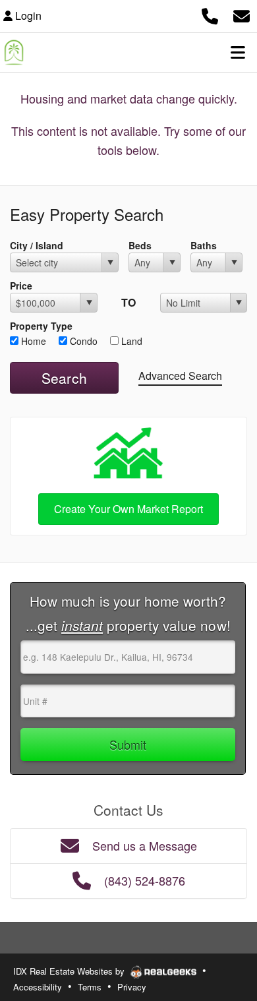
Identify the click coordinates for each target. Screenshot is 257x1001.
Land (130, 341)
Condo (82, 341)
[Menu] (238, 52)
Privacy (131, 987)
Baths (203, 245)
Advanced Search (180, 375)
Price (21, 285)
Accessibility (37, 987)
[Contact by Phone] (210, 14)
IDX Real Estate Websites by (70, 971)
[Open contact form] (241, 14)
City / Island (36, 245)
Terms (89, 987)
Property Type (41, 325)
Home (32, 341)
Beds (140, 245)
